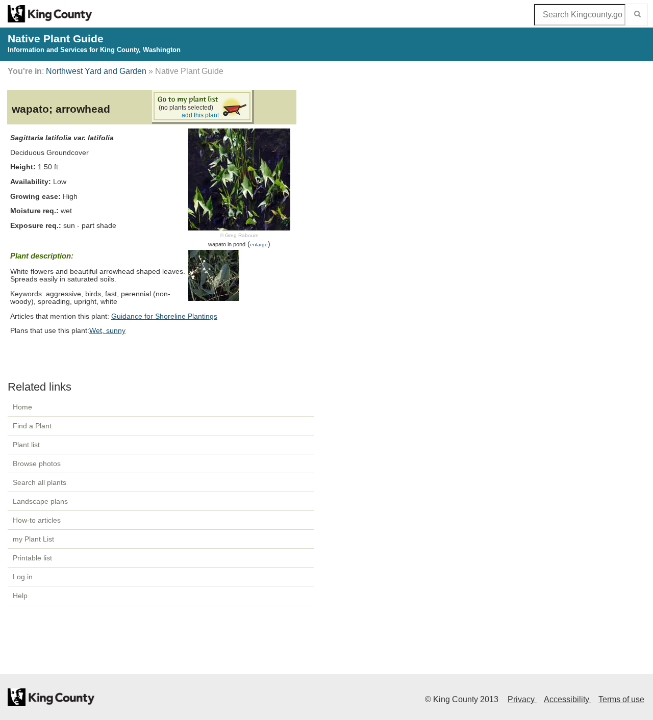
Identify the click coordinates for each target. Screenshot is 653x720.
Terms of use (621, 699)
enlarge (259, 244)
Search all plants (39, 482)
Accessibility (567, 699)
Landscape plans (40, 501)
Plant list (26, 445)
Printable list (32, 558)
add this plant (200, 115)
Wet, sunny (107, 331)
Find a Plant (32, 426)
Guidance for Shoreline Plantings (164, 316)
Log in (23, 577)
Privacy (522, 699)
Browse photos (37, 463)
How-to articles (37, 520)
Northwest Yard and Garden (96, 71)
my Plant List (33, 539)
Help (20, 596)
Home (22, 407)
